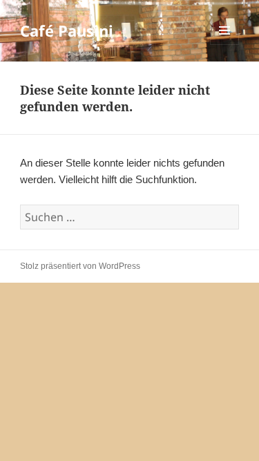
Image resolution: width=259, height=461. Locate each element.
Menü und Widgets (225, 44)
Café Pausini (66, 30)
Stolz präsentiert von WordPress (80, 266)
